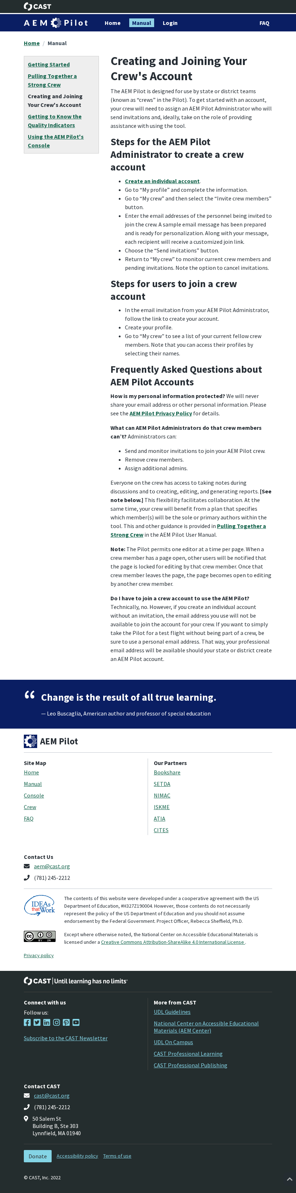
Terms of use (117, 1156)
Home (32, 43)
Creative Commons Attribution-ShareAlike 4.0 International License (173, 942)
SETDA (162, 783)
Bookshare (167, 772)
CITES (161, 830)
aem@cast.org (52, 866)
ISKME (162, 807)
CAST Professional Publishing (190, 1065)
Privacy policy (39, 955)
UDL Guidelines (172, 1011)
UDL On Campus (173, 1042)
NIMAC (162, 795)
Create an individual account (162, 181)
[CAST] (38, 6)
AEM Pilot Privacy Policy (161, 413)
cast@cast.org (52, 1095)
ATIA (159, 818)
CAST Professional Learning (188, 1053)
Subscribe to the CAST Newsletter (66, 1038)
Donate (38, 1156)
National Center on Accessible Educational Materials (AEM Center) (206, 1027)
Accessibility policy (77, 1156)
